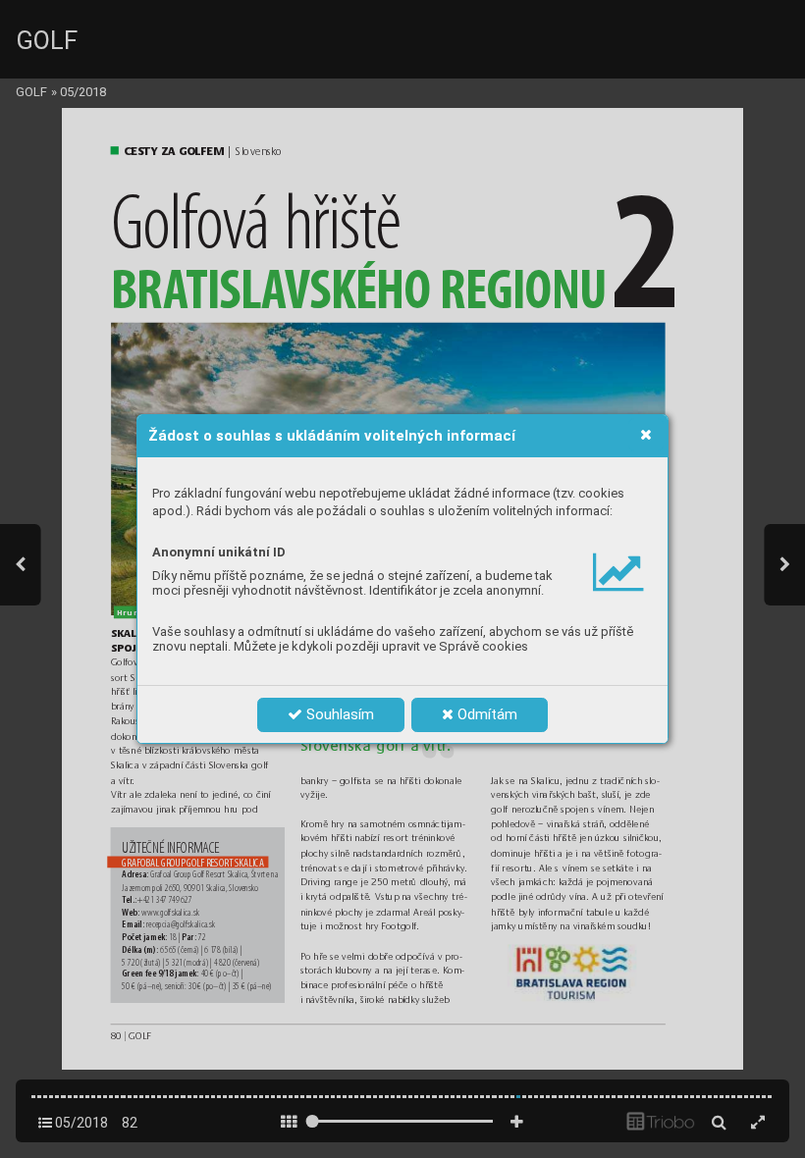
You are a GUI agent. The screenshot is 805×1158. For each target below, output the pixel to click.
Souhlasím (338, 714)
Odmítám (485, 714)
